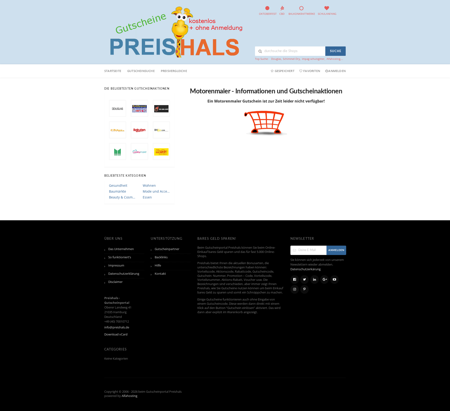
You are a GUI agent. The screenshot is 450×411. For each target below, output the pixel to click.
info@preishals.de (116, 327)
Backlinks (161, 257)
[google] (324, 279)
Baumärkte (117, 191)
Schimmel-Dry (291, 59)
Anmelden (337, 71)
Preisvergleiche (174, 71)
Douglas (276, 59)
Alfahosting (333, 59)
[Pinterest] (304, 289)
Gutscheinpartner (167, 249)
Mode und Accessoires (156, 191)
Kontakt (160, 274)
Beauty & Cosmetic (122, 197)
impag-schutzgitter (313, 59)
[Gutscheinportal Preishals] (174, 31)
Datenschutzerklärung (123, 274)
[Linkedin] (314, 279)
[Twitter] (304, 279)
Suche (335, 51)
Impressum (116, 265)
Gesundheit (118, 185)
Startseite (112, 71)
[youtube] (334, 279)
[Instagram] (294, 289)
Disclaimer (115, 282)
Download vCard (116, 334)
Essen (147, 197)
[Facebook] (294, 279)
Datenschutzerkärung (305, 269)
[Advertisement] (271, 153)
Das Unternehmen (121, 249)
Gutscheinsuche (141, 71)
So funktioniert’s (119, 257)
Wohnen (149, 185)
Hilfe (158, 265)
